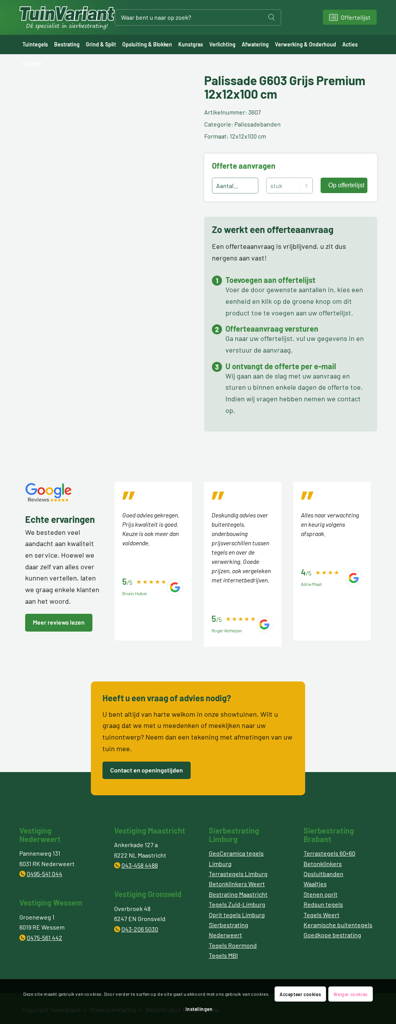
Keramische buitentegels (338, 924)
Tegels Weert (322, 914)
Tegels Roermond (233, 945)
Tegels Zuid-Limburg (237, 904)
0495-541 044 (44, 873)
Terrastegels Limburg (238, 873)
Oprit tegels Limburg (237, 914)
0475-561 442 (44, 937)
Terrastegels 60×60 (329, 853)
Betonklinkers (323, 863)
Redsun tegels (323, 904)
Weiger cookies (350, 994)
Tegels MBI (223, 955)
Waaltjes (315, 883)
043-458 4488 (139, 865)
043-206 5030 (139, 929)
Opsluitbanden (323, 873)
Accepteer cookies (300, 994)
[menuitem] (35, 44)
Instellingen (199, 1009)
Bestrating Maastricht (238, 894)
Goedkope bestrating (332, 934)
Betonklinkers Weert (237, 883)
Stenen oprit (321, 894)
